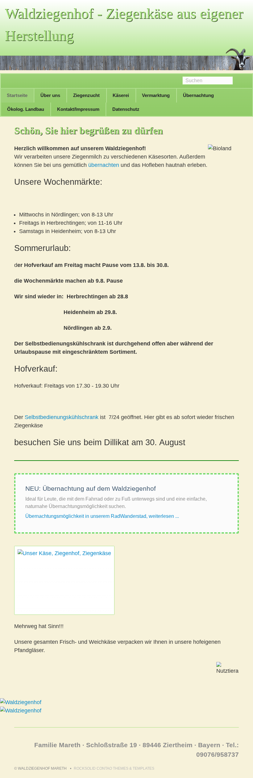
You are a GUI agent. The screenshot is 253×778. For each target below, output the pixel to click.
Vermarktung (156, 95)
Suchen (243, 81)
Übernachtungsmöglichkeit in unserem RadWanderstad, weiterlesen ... (102, 516)
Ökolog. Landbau (25, 109)
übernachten (103, 165)
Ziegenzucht (86, 95)
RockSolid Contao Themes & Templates (114, 768)
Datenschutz (125, 109)
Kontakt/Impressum (78, 109)
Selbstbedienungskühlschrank (61, 417)
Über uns (50, 95)
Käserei (121, 95)
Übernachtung (198, 95)
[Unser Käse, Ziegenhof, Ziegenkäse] (64, 580)
